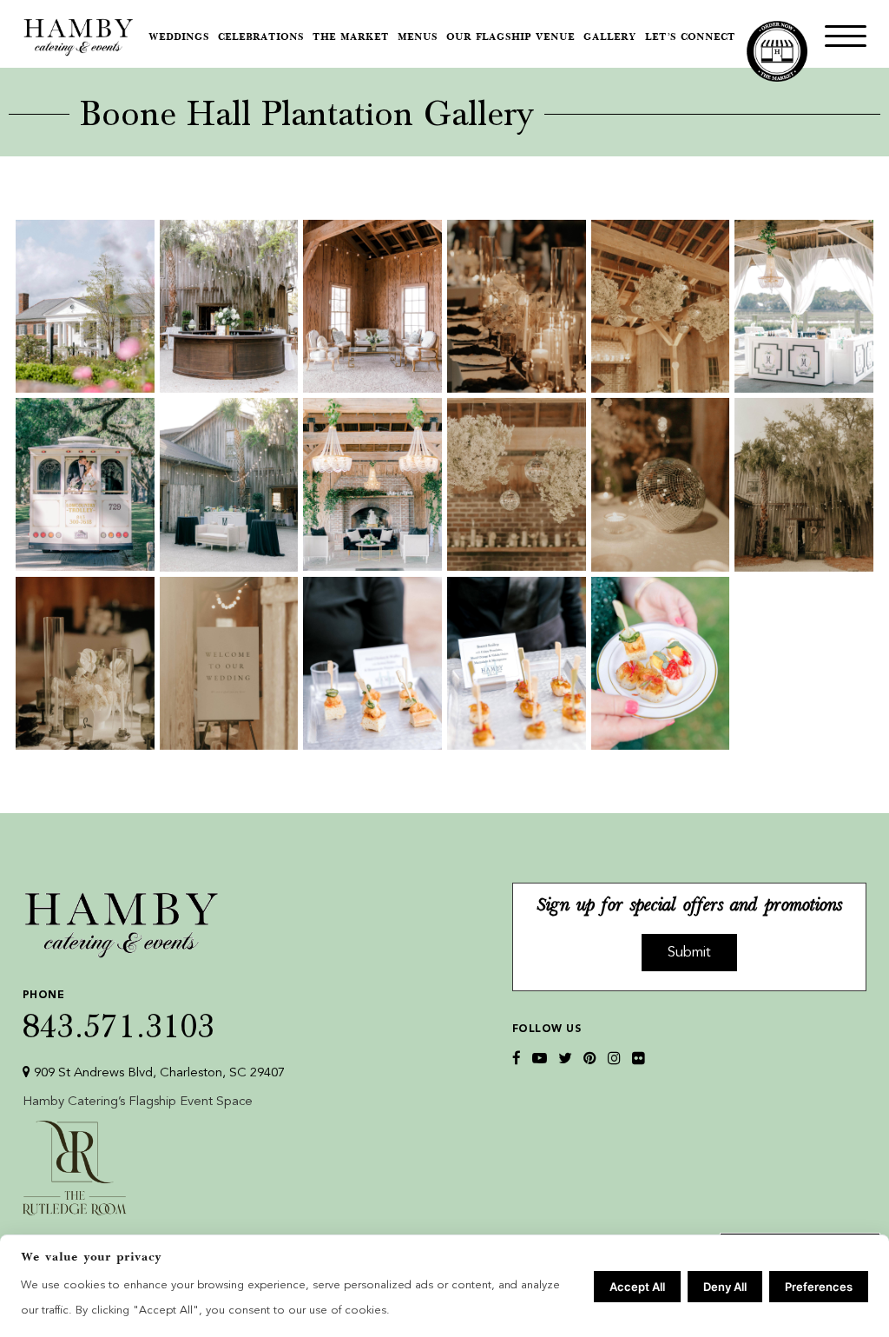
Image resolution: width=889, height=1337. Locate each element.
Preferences (819, 1287)
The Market (351, 38)
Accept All (637, 1287)
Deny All (725, 1287)
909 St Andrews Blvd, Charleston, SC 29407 (157, 1073)
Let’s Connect (690, 38)
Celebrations (261, 38)
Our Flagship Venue (510, 38)
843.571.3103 (119, 1015)
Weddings (178, 38)
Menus (418, 38)
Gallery (609, 38)
